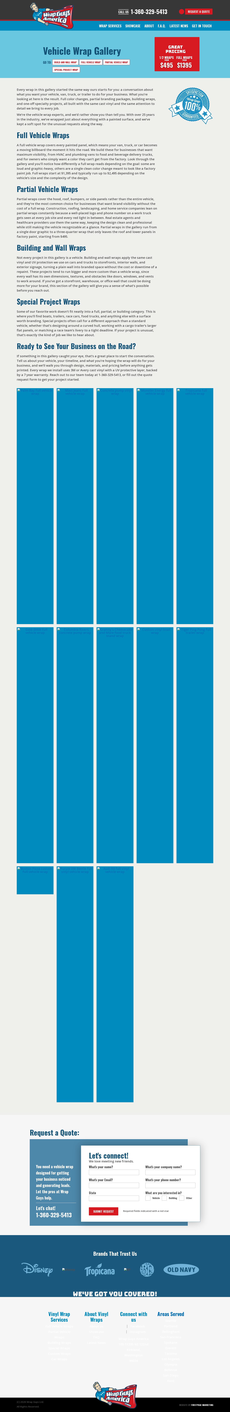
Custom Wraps (59, 1354)
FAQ (96, 1337)
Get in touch (202, 25)
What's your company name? (163, 1166)
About (149, 25)
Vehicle (156, 1198)
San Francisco (170, 1337)
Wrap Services (110, 25)
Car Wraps (59, 1359)
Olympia (170, 1364)
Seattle (170, 1321)
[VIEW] (35, 506)
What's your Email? (101, 1179)
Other (189, 1198)
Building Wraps (59, 1343)
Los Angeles (171, 1359)
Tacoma (171, 1353)
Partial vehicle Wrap (116, 62)
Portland (170, 1326)
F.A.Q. (162, 25)
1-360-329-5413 (54, 1215)
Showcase (96, 1332)
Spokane (170, 1342)
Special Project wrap (66, 69)
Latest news (179, 25)
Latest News (96, 1343)
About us (96, 1326)
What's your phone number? (163, 1179)
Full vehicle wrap (91, 62)
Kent (170, 1381)
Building (173, 1198)
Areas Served (170, 1313)
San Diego (170, 1375)
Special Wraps (59, 1348)
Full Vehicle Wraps (59, 1326)
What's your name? (101, 1166)
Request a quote (199, 12)
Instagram (137, 1332)
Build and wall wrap (65, 62)
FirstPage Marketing (202, 1405)
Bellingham (170, 1331)
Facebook (137, 1326)
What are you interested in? (163, 1192)
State (92, 1192)
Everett (170, 1348)
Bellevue (170, 1370)
